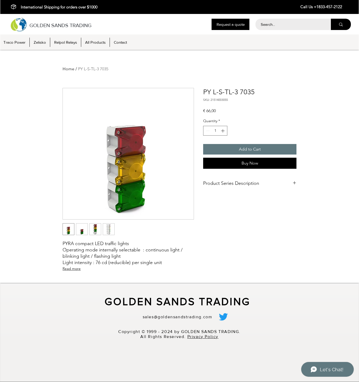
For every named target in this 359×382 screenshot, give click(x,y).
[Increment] (223, 130)
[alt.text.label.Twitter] (223, 316)
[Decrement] (207, 130)
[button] (230, 24)
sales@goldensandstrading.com (177, 317)
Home (68, 68)
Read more (72, 268)
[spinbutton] (215, 130)
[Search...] (341, 24)
